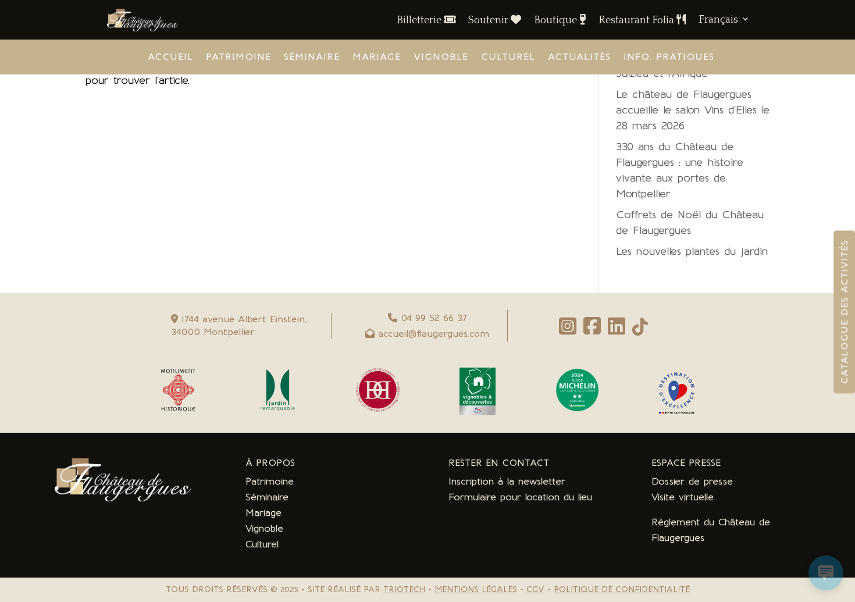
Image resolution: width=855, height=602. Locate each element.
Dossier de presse (692, 481)
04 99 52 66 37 (434, 317)
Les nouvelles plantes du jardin (692, 251)
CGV (535, 589)
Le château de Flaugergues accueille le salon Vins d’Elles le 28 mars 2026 (693, 110)
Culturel (508, 57)
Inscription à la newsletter (506, 481)
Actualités (579, 57)
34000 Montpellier (213, 331)
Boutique (556, 20)
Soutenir (489, 20)
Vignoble (441, 57)
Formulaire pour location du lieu (520, 497)
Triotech (404, 589)
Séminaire (312, 57)
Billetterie (420, 20)
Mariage (376, 57)
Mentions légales (475, 589)
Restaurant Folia (637, 20)
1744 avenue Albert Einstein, (242, 319)
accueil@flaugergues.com (433, 333)
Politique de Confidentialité (622, 589)
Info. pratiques (669, 57)
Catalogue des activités (844, 312)
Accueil (170, 57)
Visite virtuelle (682, 497)
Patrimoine (238, 57)
